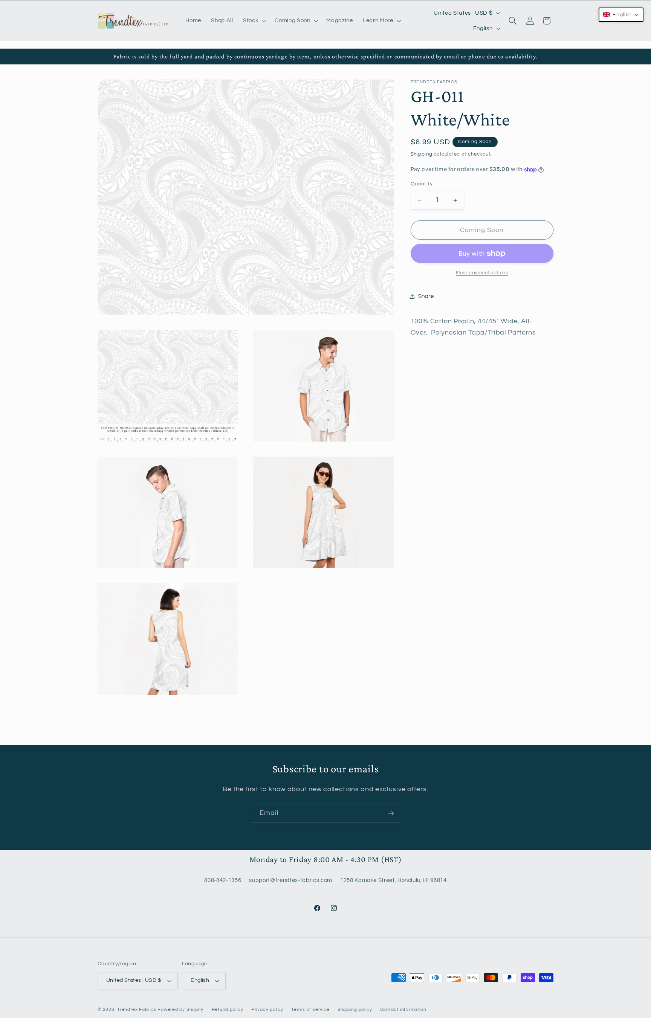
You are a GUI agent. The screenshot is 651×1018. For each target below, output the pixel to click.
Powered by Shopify (180, 1009)
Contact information (403, 1009)
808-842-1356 (222, 880)
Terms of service (310, 1009)
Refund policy (227, 1009)
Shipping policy (355, 1009)
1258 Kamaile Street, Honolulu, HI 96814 (393, 880)
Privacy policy (267, 1009)
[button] (254, 20)
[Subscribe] (391, 813)
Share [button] (426, 296)
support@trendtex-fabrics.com (290, 880)
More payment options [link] (482, 272)
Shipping (421, 154)
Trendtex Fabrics (136, 1009)
